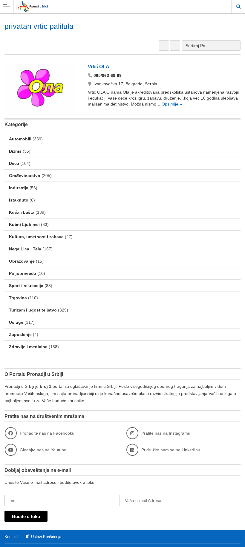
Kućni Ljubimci (24, 224)
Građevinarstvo (24, 175)
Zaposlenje (20, 334)
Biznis (15, 151)
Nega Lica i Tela (25, 249)
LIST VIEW (175, 45)
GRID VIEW (164, 45)
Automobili (20, 139)
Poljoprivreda (22, 273)
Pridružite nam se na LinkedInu (170, 449)
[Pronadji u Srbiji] (116, 6)
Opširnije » (171, 104)
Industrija (18, 187)
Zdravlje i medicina (28, 346)
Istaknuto (18, 200)
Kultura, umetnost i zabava (36, 236)
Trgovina (18, 297)
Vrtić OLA (98, 66)
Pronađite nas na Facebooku (47, 433)
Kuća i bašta (21, 212)
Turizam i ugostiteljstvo (33, 310)
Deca (14, 163)
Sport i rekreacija (26, 285)
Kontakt (11, 536)
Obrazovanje (22, 261)
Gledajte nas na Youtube (43, 449)
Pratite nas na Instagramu (165, 433)
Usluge (16, 322)
